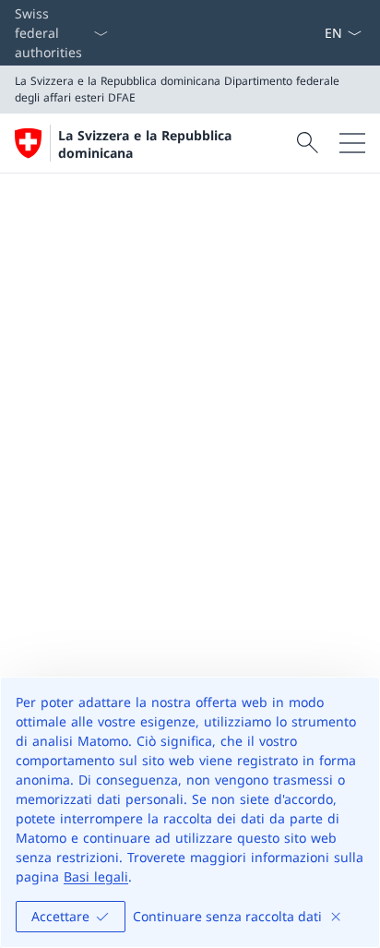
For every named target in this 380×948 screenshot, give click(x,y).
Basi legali (96, 876)
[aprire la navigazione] (352, 143)
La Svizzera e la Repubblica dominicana (145, 144)
